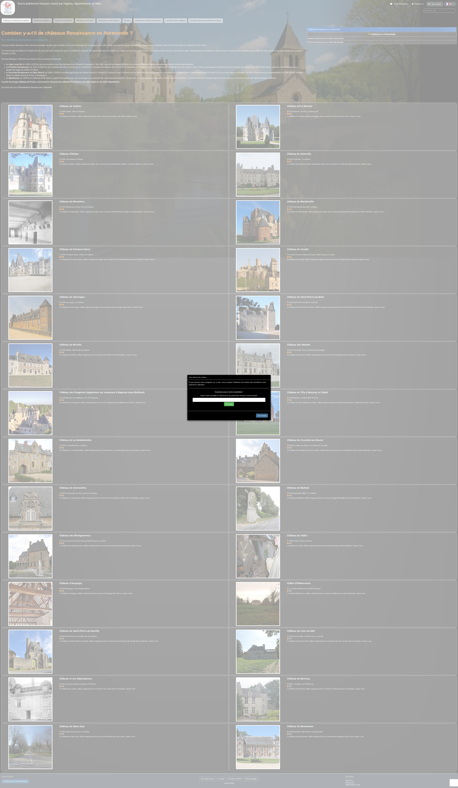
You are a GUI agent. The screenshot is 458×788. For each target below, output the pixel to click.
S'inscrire (229, 404)
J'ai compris (262, 416)
